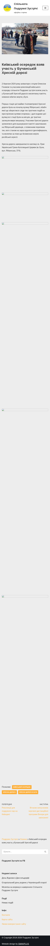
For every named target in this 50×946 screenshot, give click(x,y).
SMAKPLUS (23, 944)
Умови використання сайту (14, 924)
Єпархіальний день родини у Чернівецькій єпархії (24, 883)
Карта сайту (7, 919)
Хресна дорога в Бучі (28, 792)
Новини (23, 839)
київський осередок (21, 787)
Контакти (6, 915)
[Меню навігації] (45, 8)
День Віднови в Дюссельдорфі (15, 878)
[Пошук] (45, 851)
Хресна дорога (9, 792)
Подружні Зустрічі (10, 839)
